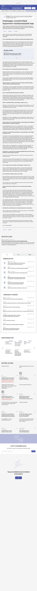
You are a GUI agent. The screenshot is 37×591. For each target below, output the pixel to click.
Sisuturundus (6, 239)
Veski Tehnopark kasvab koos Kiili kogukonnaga (14, 241)
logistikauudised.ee (23, 5)
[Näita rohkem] (33, 5)
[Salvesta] (33, 261)
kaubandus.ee (29, 5)
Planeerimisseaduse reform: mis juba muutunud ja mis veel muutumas (18, 353)
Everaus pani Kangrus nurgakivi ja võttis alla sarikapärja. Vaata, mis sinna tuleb (25, 415)
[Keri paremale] (32, 58)
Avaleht (3, 10)
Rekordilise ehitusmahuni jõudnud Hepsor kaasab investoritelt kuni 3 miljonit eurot (26, 397)
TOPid (10, 10)
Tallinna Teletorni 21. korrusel (11, 349)
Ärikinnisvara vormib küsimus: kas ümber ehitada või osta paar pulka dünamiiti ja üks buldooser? (8, 415)
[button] (16, 451)
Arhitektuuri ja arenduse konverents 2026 (8, 352)
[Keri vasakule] (5, 58)
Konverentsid (18, 10)
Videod (23, 10)
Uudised (9, 266)
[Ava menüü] (6, 5)
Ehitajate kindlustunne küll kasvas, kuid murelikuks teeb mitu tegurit (17, 303)
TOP (2, 375)
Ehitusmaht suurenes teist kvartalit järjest (11, 307)
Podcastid (14, 10)
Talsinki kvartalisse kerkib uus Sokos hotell (18, 287)
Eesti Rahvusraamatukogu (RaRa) (30, 349)
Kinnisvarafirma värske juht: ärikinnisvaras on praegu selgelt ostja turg (19, 311)
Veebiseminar (17, 349)
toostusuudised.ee (17, 5)
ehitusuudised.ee (10, 5)
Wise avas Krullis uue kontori (9, 320)
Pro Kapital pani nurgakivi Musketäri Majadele (18, 268)
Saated (4, 309)
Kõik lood (6, 10)
